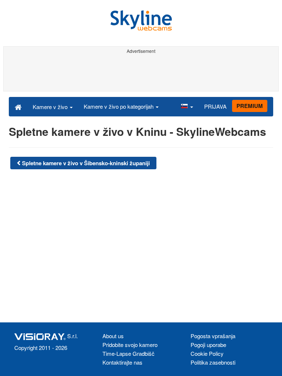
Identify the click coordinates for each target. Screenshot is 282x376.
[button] (187, 106)
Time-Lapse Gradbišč (128, 353)
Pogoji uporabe (208, 344)
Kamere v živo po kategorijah (119, 106)
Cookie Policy (207, 353)
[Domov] (18, 106)
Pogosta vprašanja (213, 336)
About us (113, 336)
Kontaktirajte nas (122, 362)
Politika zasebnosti (213, 362)
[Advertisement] (141, 72)
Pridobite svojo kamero (130, 344)
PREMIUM (249, 106)
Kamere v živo (51, 107)
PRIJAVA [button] (215, 106)
